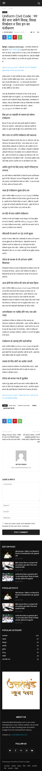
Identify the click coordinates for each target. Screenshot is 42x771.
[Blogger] (10, 750)
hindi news (12, 405)
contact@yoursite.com (19, 735)
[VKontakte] (32, 750)
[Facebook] (4, 37)
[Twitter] (9, 37)
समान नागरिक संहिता (15, 50)
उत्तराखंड (10, 9)
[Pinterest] (15, 37)
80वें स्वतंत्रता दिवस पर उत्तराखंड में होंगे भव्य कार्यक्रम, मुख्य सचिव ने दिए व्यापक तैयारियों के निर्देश (26, 565)
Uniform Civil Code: (24, 405)
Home (4, 9)
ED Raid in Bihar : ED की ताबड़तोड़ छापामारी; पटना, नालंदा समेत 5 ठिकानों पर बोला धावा (31, 438)
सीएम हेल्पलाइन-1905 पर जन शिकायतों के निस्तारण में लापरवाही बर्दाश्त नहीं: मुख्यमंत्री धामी (27, 554)
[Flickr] (21, 750)
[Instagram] (26, 750)
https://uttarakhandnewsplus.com (21, 467)
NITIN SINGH (8, 32)
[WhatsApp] (20, 37)
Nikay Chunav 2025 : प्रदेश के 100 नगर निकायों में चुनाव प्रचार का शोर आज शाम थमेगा (11, 437)
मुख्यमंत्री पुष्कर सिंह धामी (8, 408)
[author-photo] (21, 461)
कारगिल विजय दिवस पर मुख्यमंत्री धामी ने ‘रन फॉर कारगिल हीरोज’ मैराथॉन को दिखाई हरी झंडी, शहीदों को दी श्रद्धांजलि (26, 576)
